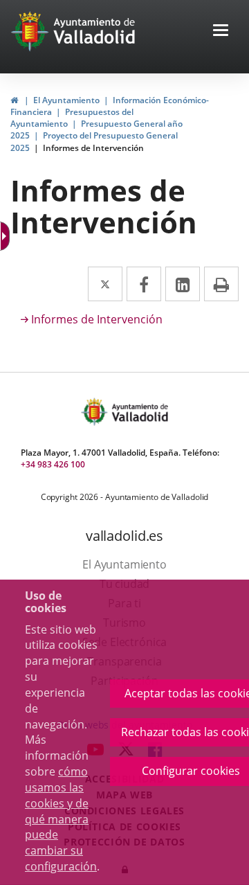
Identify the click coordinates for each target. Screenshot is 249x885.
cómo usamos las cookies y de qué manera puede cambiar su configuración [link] (61, 819)
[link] (6, 236)
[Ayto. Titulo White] (95, 31)
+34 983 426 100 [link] (53, 464)
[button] (221, 31)
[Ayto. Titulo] (139, 411)
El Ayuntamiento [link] (66, 100)
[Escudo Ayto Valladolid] (95, 411)
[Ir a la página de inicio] (31, 31)
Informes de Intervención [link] (93, 148)
